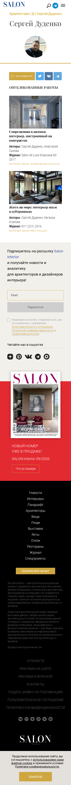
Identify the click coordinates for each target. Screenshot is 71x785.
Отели (35, 540)
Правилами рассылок (26, 333)
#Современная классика (45, 164)
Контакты (35, 684)
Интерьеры (35, 499)
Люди (35, 522)
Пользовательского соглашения (32, 326)
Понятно (35, 777)
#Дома (26, 164)
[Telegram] (58, 76)
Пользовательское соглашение (35, 700)
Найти (49, 6)
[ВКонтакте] (49, 76)
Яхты (36, 534)
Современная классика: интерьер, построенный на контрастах (30, 135)
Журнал (36, 552)
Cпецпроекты (35, 558)
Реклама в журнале (35, 676)
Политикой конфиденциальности (33, 330)
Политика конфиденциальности (35, 708)
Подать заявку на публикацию (35, 692)
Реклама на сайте (35, 669)
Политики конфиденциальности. (37, 766)
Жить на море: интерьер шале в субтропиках (33, 209)
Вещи (35, 517)
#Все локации (39, 231)
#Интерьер (15, 164)
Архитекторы (19, 14)
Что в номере (26, 469)
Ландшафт (35, 505)
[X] (40, 76)
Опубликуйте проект (35, 571)
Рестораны (35, 546)
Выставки (35, 528)
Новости (35, 493)
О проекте (35, 661)
